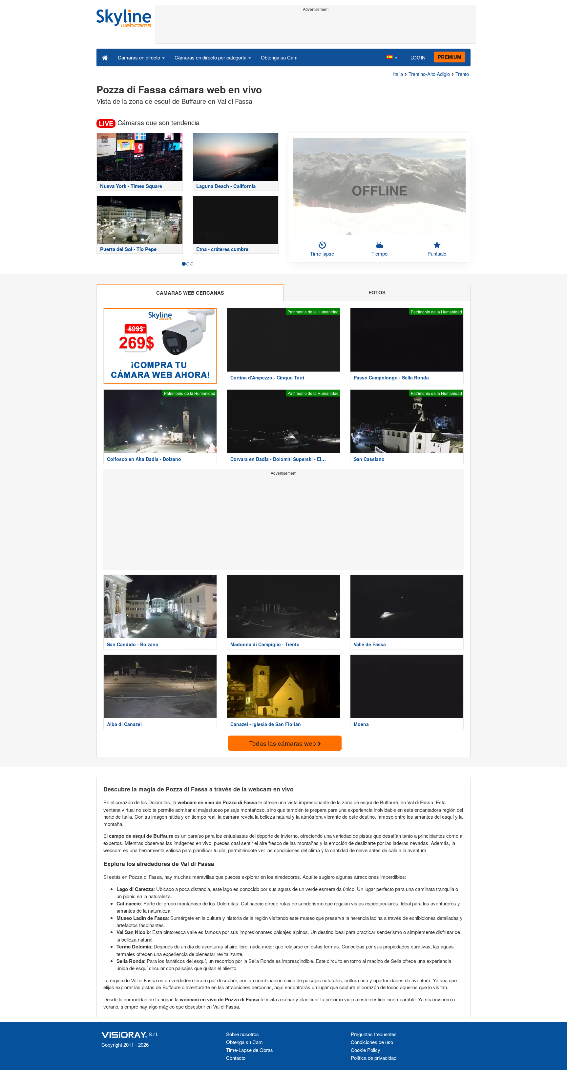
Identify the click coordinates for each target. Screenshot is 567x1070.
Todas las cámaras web (283, 743)
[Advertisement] (315, 28)
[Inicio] (105, 57)
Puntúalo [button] (437, 253)
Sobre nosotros (242, 1034)
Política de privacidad (373, 1057)
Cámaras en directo (139, 57)
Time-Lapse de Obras (249, 1049)
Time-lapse (322, 253)
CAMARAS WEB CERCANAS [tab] (190, 292)
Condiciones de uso (372, 1041)
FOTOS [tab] (377, 292)
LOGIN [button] (418, 57)
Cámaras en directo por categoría (211, 57)
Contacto (235, 1057)
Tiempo (379, 253)
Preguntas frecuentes (374, 1034)
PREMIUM (449, 56)
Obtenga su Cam (279, 57)
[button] (391, 57)
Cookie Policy (365, 1049)
